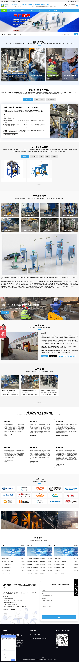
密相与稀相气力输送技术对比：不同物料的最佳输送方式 (37, 573)
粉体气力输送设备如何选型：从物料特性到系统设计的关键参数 (37, 561)
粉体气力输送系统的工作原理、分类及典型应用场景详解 (37, 570)
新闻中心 (40, 10)
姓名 (43, 588)
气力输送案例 (22, 10)
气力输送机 (25, 156)
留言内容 (44, 604)
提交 (59, 617)
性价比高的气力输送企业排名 (7, 561)
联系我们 (72, 1)
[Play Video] (19, 346)
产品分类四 (25, 34)
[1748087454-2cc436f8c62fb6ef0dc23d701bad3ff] (30, 225)
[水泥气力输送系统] (69, 225)
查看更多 (39, 184)
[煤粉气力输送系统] (10, 225)
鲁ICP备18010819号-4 (52, 659)
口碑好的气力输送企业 (6, 558)
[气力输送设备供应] (37, 64)
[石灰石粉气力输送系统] (10, 210)
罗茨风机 (54, 156)
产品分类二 (14, 34)
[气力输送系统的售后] (70, 64)
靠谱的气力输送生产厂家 (6, 567)
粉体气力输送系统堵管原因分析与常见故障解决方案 (37, 564)
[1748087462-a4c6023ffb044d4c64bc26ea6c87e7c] (49, 225)
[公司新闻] (13, 555)
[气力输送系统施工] (54, 64)
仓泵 (41, 156)
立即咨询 (5, 312)
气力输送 (42, 657)
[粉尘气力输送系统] (49, 210)
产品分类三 (20, 34)
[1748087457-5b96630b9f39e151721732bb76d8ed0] (30, 210)
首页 (4, 10)
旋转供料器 (34, 156)
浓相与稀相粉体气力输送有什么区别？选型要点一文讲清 (37, 567)
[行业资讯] (39, 555)
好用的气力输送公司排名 (6, 573)
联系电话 (44, 593)
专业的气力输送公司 (6, 570)
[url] (39, 22)
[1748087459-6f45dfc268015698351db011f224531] (69, 210)
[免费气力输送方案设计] (15, 64)
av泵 (47, 156)
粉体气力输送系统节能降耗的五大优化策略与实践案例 (37, 558)
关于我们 (67, 1)
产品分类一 (9, 34)
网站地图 (76, 1)
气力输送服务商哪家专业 (6, 564)
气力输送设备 (12, 10)
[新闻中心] (66, 555)
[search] (76, 34)
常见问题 (31, 10)
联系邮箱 (44, 598)
